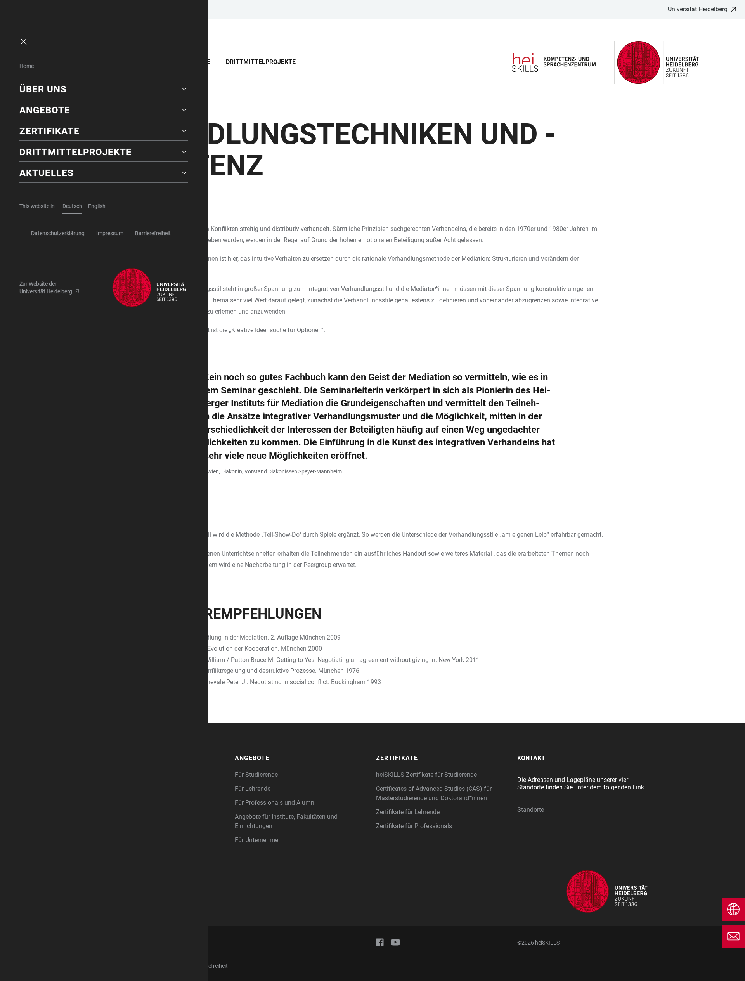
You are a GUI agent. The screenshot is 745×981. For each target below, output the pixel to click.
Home (26, 66)
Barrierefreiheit (153, 233)
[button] (103, 89)
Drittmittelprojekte (261, 62)
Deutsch (72, 206)
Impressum (109, 233)
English (97, 206)
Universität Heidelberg (698, 9)
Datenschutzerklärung (58, 233)
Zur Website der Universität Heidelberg (45, 288)
